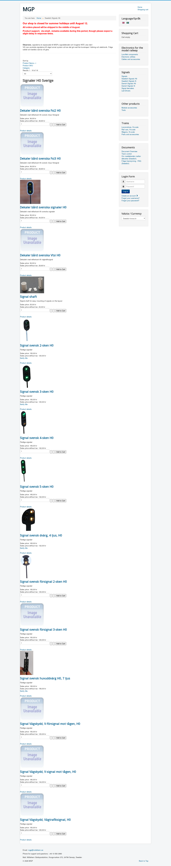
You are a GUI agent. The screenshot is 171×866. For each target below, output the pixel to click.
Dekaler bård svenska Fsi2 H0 (40, 110)
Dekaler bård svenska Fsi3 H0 (40, 158)
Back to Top (143, 861)
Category (26, 68)
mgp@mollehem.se (35, 850)
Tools (124, 110)
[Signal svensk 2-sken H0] (26, 329)
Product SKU (28, 65)
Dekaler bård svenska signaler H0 (43, 207)
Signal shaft (28, 296)
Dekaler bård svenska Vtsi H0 (40, 255)
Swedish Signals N (129, 81)
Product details (26, 130)
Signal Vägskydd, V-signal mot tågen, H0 (48, 772)
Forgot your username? (130, 198)
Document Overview (129, 151)
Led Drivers (126, 90)
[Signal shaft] (32, 284)
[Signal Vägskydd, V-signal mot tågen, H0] (32, 756)
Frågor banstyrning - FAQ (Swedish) (131, 162)
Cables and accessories (131, 59)
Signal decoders (128, 88)
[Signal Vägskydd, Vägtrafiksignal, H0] (32, 804)
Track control (127, 154)
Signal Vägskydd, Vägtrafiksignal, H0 (45, 820)
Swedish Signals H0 (129, 78)
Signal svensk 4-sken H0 (37, 438)
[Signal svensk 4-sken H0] (24, 422)
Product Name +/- (29, 63)
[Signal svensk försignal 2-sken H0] (26, 566)
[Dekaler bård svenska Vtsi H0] (32, 240)
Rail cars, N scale (128, 129)
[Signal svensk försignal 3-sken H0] (32, 614)
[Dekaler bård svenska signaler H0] (30, 191)
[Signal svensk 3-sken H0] (26, 376)
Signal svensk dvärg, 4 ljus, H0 (41, 535)
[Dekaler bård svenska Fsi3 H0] (32, 143)
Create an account (129, 195)
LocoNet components (130, 54)
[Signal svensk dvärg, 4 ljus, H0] (28, 519)
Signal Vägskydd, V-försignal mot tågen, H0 (50, 724)
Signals (124, 76)
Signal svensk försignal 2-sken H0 (43, 581)
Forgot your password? (130, 200)
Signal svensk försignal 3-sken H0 (43, 629)
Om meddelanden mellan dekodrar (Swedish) (131, 157)
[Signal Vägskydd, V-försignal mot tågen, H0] (32, 708)
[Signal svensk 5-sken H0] (23, 471)
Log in (125, 191)
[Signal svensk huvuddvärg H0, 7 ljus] (26, 662)
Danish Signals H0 (129, 83)
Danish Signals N (128, 86)
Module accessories (129, 108)
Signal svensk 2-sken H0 (37, 345)
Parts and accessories (130, 134)
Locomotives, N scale (130, 127)
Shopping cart (143, 9)
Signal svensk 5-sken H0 (37, 486)
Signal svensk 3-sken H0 (37, 391)
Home (140, 7)
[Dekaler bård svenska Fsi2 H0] (32, 95)
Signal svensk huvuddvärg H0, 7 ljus (45, 678)
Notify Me (24, 358)
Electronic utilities (128, 57)
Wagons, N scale (128, 132)
